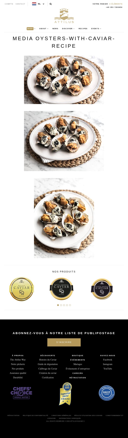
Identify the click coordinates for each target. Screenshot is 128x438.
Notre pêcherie (18, 364)
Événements (77, 360)
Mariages (78, 364)
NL (39, 4)
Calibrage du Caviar (47, 368)
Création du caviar (47, 372)
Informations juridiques (70, 418)
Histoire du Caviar (47, 359)
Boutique (78, 355)
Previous (8, 287)
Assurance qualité (18, 372)
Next (120, 287)
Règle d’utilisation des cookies (88, 415)
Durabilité (18, 377)
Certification (48, 377)
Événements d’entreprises (78, 368)
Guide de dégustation (48, 364)
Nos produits (18, 368)
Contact (21, 4)
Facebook (107, 359)
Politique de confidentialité (35, 415)
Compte (9, 4)
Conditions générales (61, 415)
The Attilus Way (18, 359)
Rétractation (78, 378)
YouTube (108, 368)
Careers (77, 373)
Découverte (47, 355)
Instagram (107, 364)
